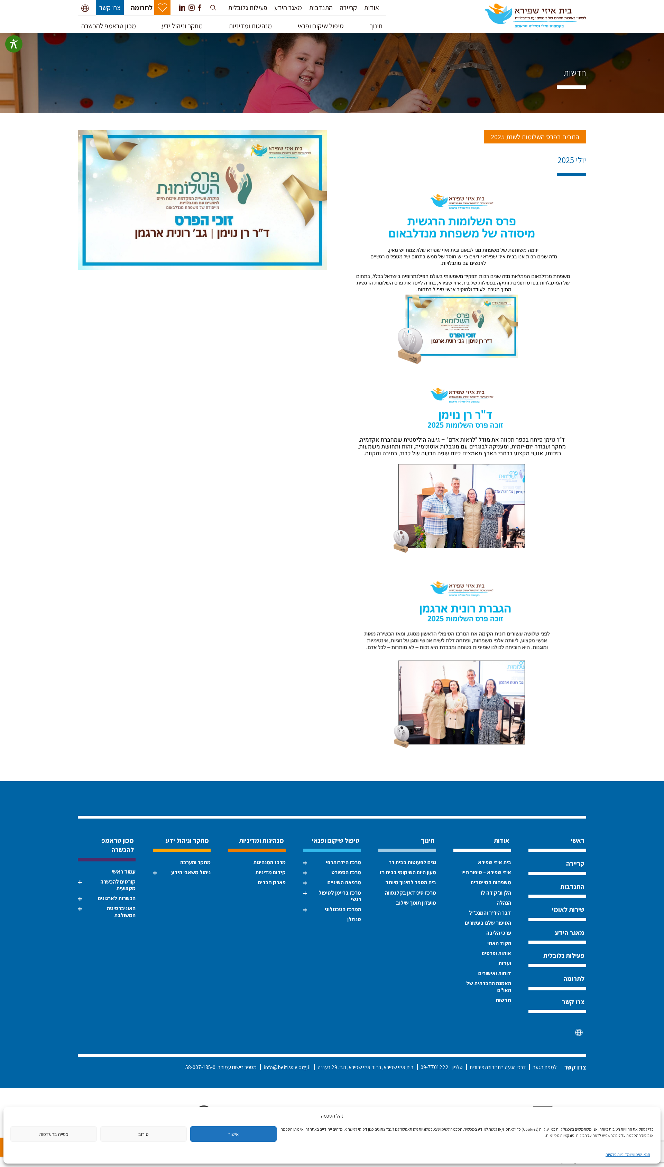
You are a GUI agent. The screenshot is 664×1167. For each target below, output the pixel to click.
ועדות (504, 963)
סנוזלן (354, 919)
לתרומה (142, 7)
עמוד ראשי (124, 871)
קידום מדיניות (270, 872)
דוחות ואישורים (494, 973)
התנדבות (321, 7)
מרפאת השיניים (344, 882)
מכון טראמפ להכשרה (108, 25)
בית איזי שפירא (494, 862)
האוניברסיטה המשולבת (121, 911)
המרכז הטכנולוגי (343, 909)
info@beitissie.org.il (287, 1067)
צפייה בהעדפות (53, 1134)
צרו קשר (109, 7)
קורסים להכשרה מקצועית (118, 884)
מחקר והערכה (195, 862)
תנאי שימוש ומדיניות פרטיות (628, 1154)
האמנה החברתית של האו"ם (488, 986)
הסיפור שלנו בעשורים (488, 922)
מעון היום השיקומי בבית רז (407, 872)
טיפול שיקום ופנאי (320, 25)
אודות (371, 7)
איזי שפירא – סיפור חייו (486, 872)
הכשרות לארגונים (117, 898)
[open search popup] (214, 7)
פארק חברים (272, 882)
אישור (233, 1134)
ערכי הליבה (498, 933)
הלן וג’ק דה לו (496, 892)
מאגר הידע (288, 7)
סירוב (143, 1134)
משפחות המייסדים (491, 882)
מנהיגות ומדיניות (250, 25)
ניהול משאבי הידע (191, 872)
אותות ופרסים (496, 953)
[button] (85, 7)
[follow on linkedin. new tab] (182, 7)
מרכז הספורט (346, 872)
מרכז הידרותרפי (343, 862)
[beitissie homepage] (535, 15)
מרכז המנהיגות (269, 862)
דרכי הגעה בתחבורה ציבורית (498, 1067)
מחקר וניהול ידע (182, 25)
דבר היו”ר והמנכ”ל (490, 912)
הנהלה (504, 902)
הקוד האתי (499, 943)
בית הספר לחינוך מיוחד (410, 882)
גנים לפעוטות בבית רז (412, 862)
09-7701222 (435, 1067)
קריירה (348, 7)
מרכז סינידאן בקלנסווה (410, 892)
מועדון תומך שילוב (416, 902)
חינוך (375, 25)
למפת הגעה (545, 1067)
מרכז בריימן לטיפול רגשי (340, 896)
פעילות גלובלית (247, 7)
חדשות (575, 72)
